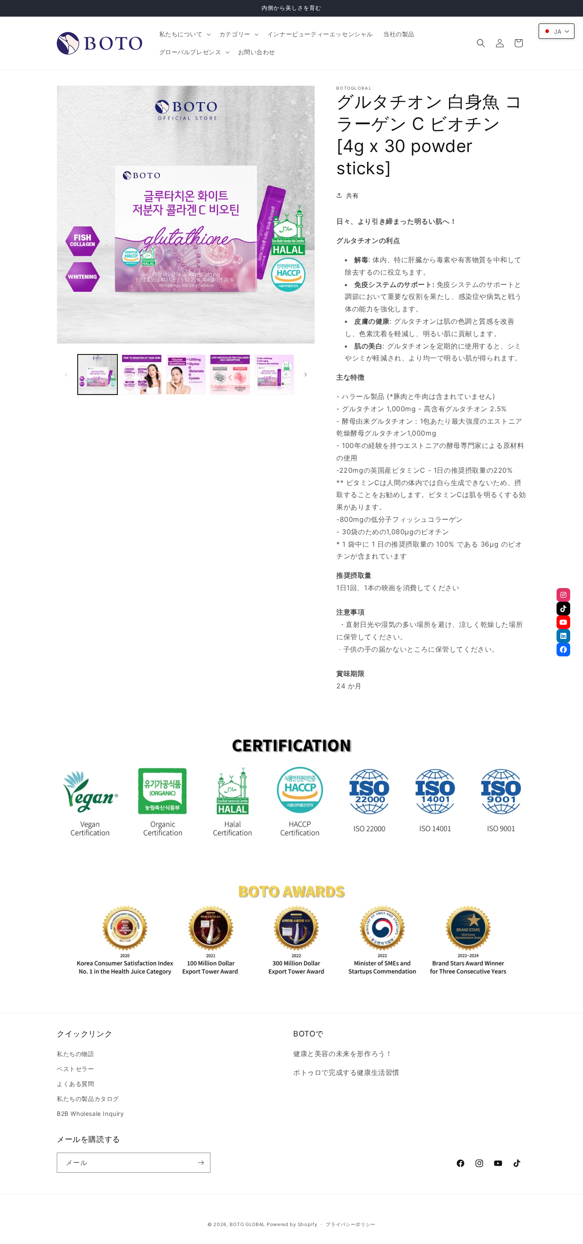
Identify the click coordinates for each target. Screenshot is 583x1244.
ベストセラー (75, 1068)
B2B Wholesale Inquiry (90, 1113)
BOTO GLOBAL (247, 1224)
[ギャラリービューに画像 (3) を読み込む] (186, 374)
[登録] (200, 1163)
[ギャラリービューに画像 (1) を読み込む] (97, 374)
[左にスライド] (66, 374)
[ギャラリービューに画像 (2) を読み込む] (141, 374)
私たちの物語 (75, 1053)
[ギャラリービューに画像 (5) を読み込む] (274, 374)
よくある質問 (75, 1083)
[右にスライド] (305, 374)
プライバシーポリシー (351, 1224)
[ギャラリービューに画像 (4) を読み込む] (230, 374)
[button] (184, 34)
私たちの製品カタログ (88, 1098)
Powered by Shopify (292, 1224)
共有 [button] (352, 195)
